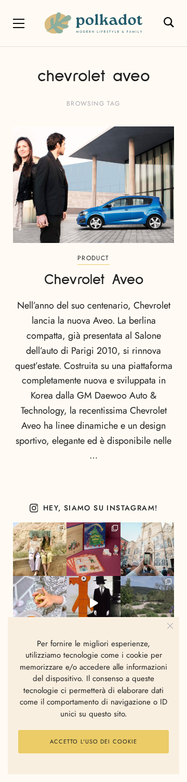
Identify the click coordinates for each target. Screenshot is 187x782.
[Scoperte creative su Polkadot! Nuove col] (147, 549)
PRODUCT (93, 258)
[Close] (170, 626)
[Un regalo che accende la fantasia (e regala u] (39, 603)
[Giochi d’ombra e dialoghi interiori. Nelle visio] (93, 603)
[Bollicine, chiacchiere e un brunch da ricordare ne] (147, 603)
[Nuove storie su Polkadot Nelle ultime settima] (39, 549)
